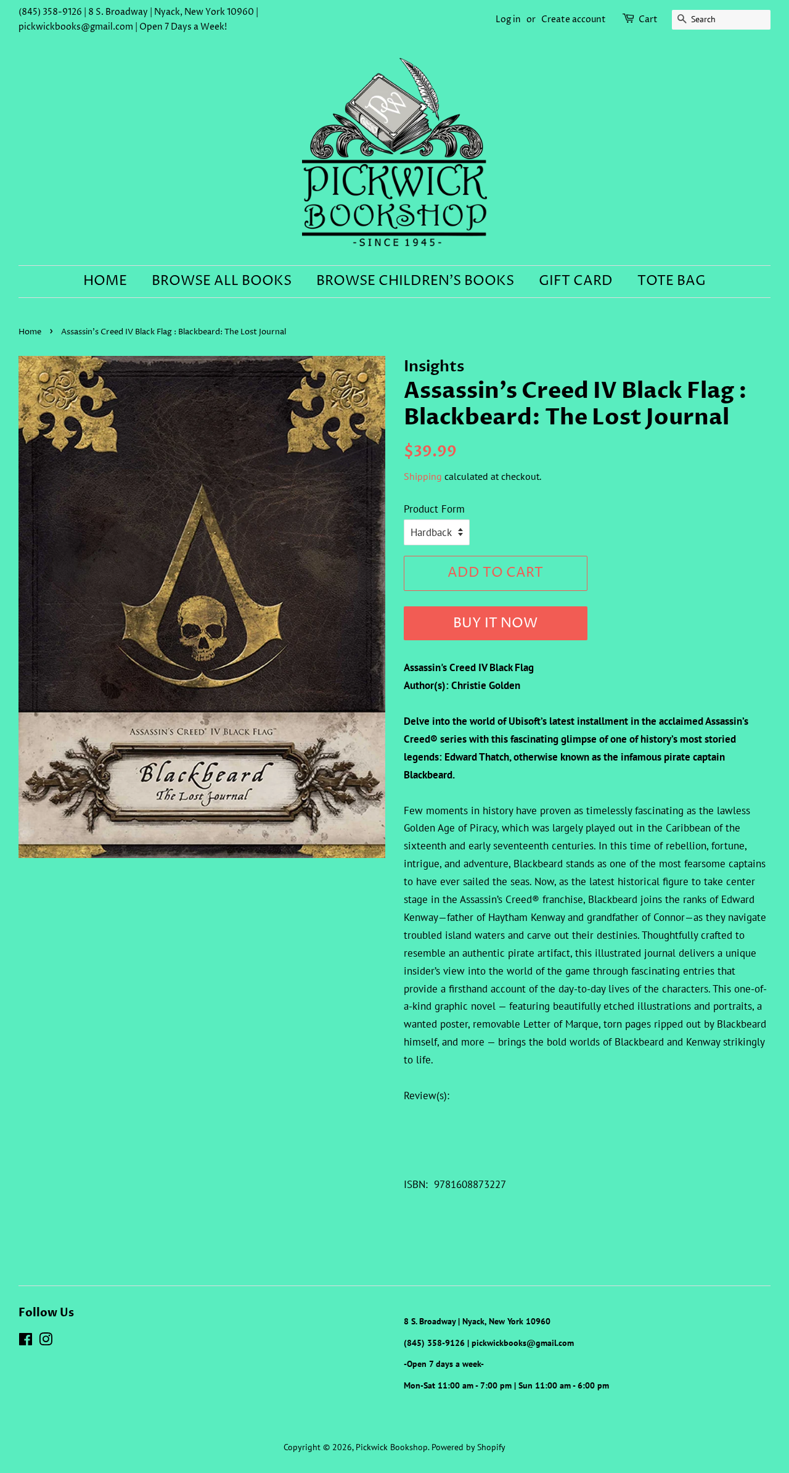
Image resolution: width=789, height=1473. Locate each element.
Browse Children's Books (415, 281)
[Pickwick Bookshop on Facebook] (25, 1341)
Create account (573, 19)
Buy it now (495, 623)
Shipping (423, 476)
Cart (648, 19)
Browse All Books (222, 281)
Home (105, 281)
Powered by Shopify (468, 1447)
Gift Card (576, 281)
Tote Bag (671, 281)
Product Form (434, 509)
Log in (508, 19)
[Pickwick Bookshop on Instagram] (45, 1341)
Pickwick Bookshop (392, 1447)
